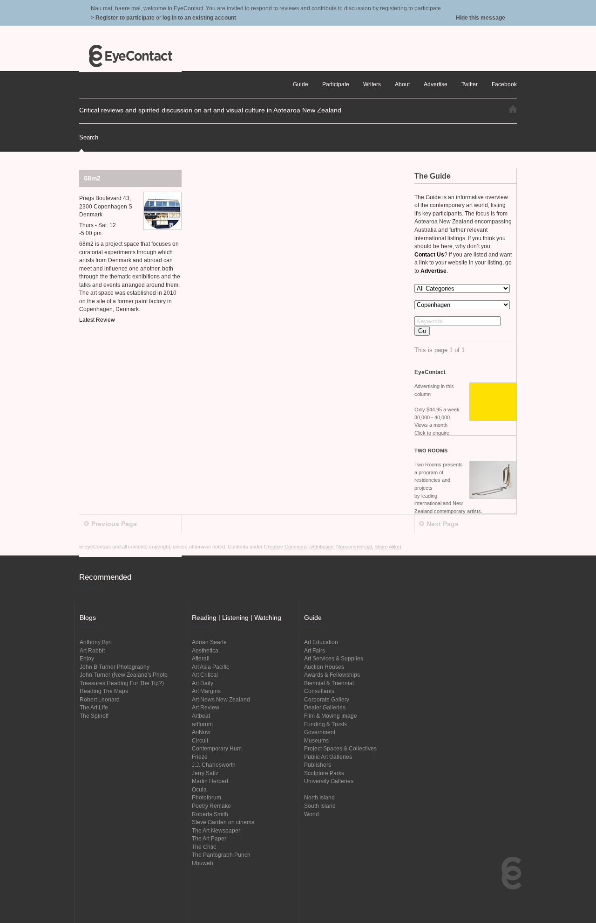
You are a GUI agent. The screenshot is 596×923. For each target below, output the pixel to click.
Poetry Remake (211, 806)
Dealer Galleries (324, 707)
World (311, 814)
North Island (319, 797)
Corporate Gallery (326, 699)
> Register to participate (123, 17)
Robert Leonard (100, 699)
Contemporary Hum (217, 748)
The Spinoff (94, 716)
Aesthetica (205, 650)
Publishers (317, 765)
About (402, 84)
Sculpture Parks (324, 773)
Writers (372, 84)
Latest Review (97, 320)
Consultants (319, 691)
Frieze (200, 757)
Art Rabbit (92, 650)
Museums (316, 740)
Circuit (200, 740)
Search (88, 137)
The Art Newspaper (216, 830)
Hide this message (480, 17)
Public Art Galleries (328, 757)
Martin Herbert (210, 781)
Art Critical (205, 675)
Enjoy (87, 658)
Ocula (199, 789)
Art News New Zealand (221, 699)
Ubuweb (202, 863)
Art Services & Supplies (333, 658)
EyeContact (130, 56)
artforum (202, 724)
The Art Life (94, 707)
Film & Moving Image (330, 716)
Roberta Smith (210, 814)
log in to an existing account (199, 17)
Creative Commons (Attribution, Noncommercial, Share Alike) (332, 546)
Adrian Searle (209, 642)
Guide (300, 84)
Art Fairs (314, 650)
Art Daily (202, 683)
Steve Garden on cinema (223, 822)
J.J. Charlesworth (214, 765)
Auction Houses (324, 667)
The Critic (204, 847)
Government (319, 732)
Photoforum (206, 797)
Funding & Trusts (325, 724)
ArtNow (201, 732)
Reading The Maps (104, 691)
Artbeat (201, 716)
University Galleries (328, 781)
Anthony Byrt (96, 642)
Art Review (205, 707)
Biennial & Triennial (329, 683)
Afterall (201, 658)
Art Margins (206, 691)
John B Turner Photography (114, 667)
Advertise (435, 84)
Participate (335, 84)
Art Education (321, 642)
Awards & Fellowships (332, 675)
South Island (320, 806)
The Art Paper (209, 838)
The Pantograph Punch (221, 855)
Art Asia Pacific (210, 667)
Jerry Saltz (205, 773)
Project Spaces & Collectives (340, 748)
